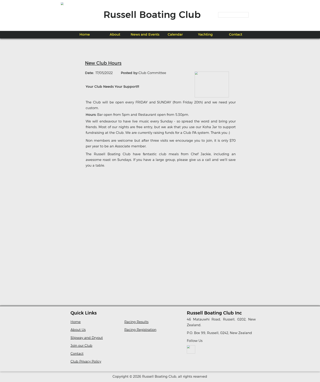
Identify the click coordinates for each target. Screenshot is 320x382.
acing (132, 322)
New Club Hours (103, 63)
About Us (78, 330)
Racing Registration (140, 330)
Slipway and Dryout (86, 338)
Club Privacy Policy (85, 361)
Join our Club (81, 346)
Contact (77, 354)
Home (75, 322)
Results (142, 322)
